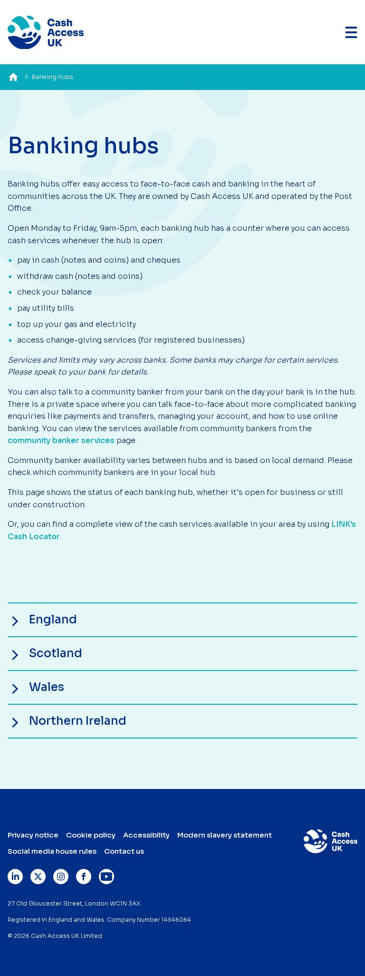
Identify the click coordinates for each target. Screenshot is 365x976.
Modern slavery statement (224, 834)
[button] (182, 619)
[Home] (13, 77)
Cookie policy (90, 834)
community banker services (61, 440)
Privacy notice (33, 834)
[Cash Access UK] (46, 32)
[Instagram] (60, 876)
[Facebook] (83, 876)
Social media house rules (52, 851)
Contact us (124, 851)
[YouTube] (106, 876)
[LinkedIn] (15, 876)
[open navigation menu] (351, 32)
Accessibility (146, 834)
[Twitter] (38, 876)
